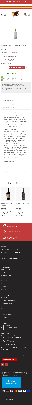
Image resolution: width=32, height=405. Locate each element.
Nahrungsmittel (5, 269)
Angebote (4, 286)
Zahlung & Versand (6, 303)
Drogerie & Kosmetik (7, 280)
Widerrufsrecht (5, 306)
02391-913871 (9, 325)
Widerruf (8, 1)
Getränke (10, 22)
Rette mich (4, 289)
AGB (2, 308)
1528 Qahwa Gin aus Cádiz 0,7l (23, 204)
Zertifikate (4, 297)
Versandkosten (14, 52)
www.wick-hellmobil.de (7, 254)
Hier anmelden (12, 78)
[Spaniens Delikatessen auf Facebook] (2, 364)
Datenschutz (4, 311)
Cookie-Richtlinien (6, 314)
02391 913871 (11, 238)
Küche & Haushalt (6, 283)
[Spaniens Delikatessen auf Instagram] (6, 364)
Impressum (4, 317)
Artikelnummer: (5, 63)
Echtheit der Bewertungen (8, 300)
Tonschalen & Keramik (7, 275)
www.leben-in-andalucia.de (9, 260)
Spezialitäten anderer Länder (9, 278)
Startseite (3, 22)
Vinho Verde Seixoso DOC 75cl (23, 22)
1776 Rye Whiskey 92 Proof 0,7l (6, 204)
